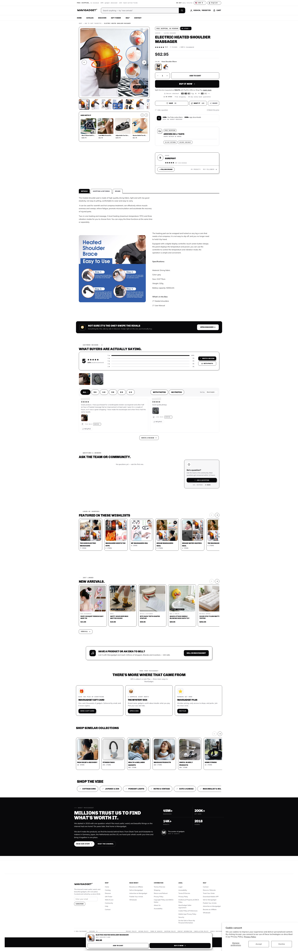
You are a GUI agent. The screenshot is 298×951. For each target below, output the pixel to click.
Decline (281, 944)
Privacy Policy (250, 937)
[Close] (181, 431)
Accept (259, 944)
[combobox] (123, 463)
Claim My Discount (149, 487)
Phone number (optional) (128, 457)
